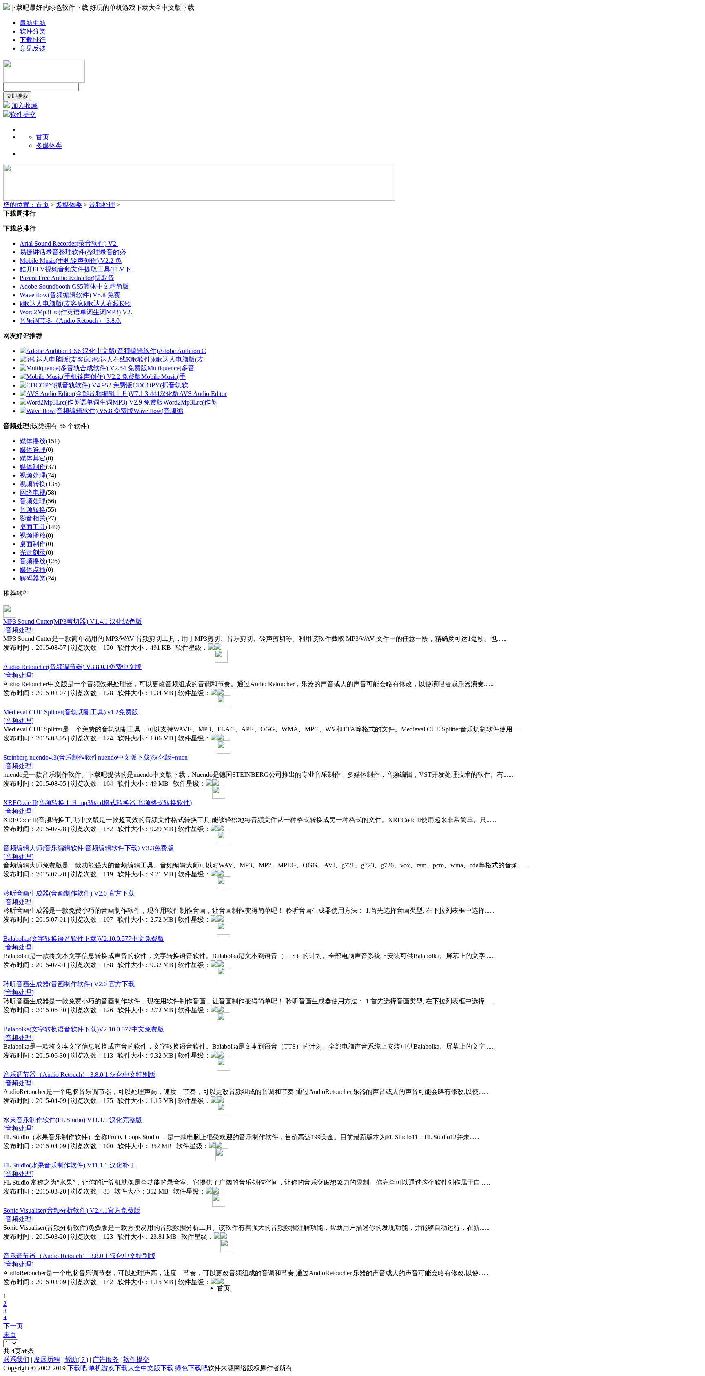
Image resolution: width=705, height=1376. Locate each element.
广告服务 (106, 1359)
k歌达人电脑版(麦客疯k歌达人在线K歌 (75, 303)
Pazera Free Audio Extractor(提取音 (67, 277)
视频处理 (33, 475)
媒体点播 (33, 569)
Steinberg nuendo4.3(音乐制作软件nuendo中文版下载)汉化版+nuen (95, 757)
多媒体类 (69, 204)
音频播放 (33, 561)
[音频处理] (18, 630)
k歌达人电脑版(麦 (178, 359)
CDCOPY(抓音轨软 (160, 385)
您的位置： (19, 204)
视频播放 (33, 535)
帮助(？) (76, 1359)
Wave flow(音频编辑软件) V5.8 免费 (70, 294)
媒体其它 (33, 458)
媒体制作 (33, 466)
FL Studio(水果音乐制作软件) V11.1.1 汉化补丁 (69, 1165)
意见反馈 (33, 48)
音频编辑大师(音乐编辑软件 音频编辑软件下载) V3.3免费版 (88, 848)
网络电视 (33, 492)
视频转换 (33, 483)
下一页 (13, 1326)
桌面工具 (33, 526)
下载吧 (77, 1368)
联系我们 (16, 1359)
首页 (42, 136)
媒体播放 (33, 441)
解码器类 (33, 578)
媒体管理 (33, 449)
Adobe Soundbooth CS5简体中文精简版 (74, 286)
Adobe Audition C (182, 350)
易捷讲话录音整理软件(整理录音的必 (73, 252)
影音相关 (33, 518)
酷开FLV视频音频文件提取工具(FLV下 (75, 269)
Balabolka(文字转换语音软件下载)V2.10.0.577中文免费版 (83, 938)
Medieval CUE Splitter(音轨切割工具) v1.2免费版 (70, 712)
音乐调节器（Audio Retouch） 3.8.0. (70, 320)
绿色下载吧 (191, 1368)
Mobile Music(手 (163, 376)
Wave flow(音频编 (158, 410)
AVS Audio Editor (203, 393)
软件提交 (23, 114)
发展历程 (47, 1359)
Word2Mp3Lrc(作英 (190, 402)
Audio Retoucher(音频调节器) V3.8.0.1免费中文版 (72, 666)
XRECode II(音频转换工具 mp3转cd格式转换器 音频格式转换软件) (97, 802)
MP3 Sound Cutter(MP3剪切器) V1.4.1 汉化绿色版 (72, 621)
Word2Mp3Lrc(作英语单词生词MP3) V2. (76, 312)
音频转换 (33, 509)
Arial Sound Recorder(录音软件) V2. (69, 243)
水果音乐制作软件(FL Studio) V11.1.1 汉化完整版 (72, 1119)
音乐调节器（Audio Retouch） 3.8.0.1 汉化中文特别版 (79, 1074)
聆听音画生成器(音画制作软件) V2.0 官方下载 (69, 893)
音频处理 (102, 204)
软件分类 (33, 31)
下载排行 (33, 39)
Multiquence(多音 (171, 368)
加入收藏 (24, 105)
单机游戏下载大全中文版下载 (131, 1368)
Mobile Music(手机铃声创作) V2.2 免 (71, 260)
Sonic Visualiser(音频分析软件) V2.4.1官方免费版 (71, 1210)
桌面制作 (33, 543)
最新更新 (33, 22)
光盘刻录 (33, 552)
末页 (9, 1334)
